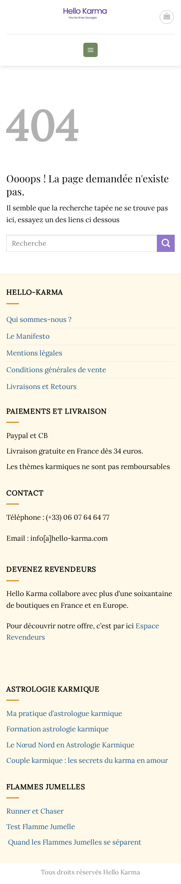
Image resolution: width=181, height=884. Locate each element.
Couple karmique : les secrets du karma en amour (87, 760)
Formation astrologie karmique (57, 729)
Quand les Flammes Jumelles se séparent (74, 842)
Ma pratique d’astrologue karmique (64, 713)
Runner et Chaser (35, 811)
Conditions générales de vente (56, 369)
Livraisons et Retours (41, 386)
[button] (167, 17)
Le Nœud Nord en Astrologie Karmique (70, 744)
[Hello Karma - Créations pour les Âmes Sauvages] (83, 17)
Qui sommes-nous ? (39, 319)
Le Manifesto (28, 336)
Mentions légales (34, 353)
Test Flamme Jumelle (40, 826)
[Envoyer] (166, 243)
